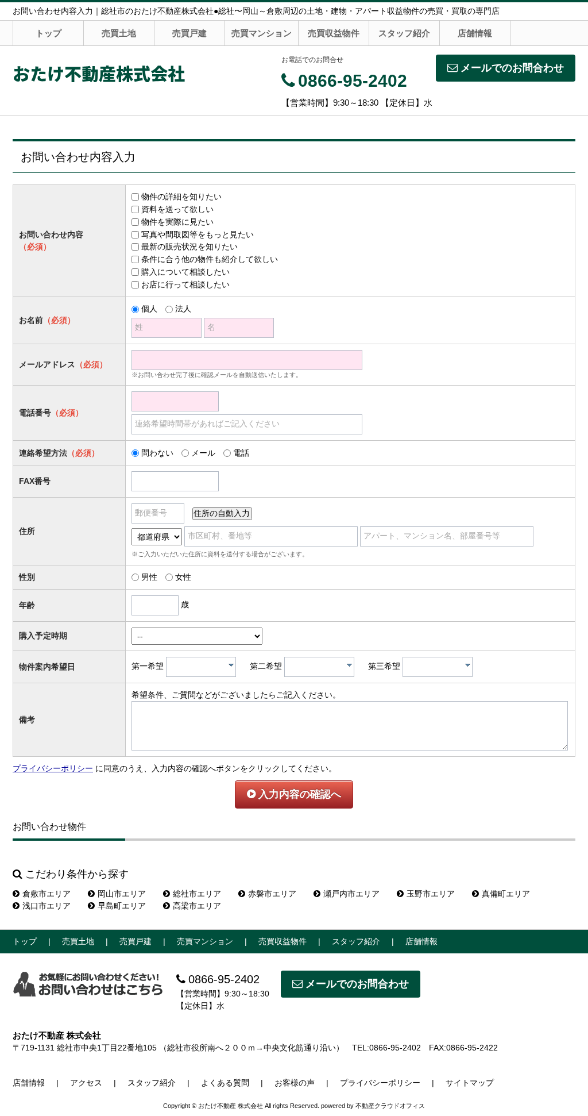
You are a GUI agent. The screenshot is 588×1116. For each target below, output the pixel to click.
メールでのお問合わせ (512, 68)
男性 (149, 577)
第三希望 (384, 666)
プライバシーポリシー (53, 768)
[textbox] (203, 667)
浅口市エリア (46, 905)
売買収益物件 (333, 33)
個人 (149, 308)
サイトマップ (470, 1082)
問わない (157, 452)
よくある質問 (225, 1082)
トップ (48, 33)
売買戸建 (189, 33)
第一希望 (147, 666)
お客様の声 (294, 1082)
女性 (183, 577)
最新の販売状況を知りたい (189, 246)
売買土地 (119, 33)
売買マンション (261, 33)
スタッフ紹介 (404, 33)
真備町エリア (506, 893)
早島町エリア (122, 905)
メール (203, 452)
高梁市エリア (197, 905)
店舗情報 (475, 33)
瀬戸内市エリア (351, 893)
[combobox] (201, 667)
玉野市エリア (431, 893)
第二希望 (266, 666)
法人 (183, 308)
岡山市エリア (122, 893)
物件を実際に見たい (177, 221)
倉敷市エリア (46, 893)
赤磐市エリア (272, 893)
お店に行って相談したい (185, 284)
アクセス (86, 1082)
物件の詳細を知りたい (181, 196)
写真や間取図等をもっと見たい (197, 234)
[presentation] (231, 664)
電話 (241, 452)
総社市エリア (197, 893)
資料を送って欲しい (177, 209)
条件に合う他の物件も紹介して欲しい (209, 259)
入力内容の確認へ (298, 794)
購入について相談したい (185, 271)
